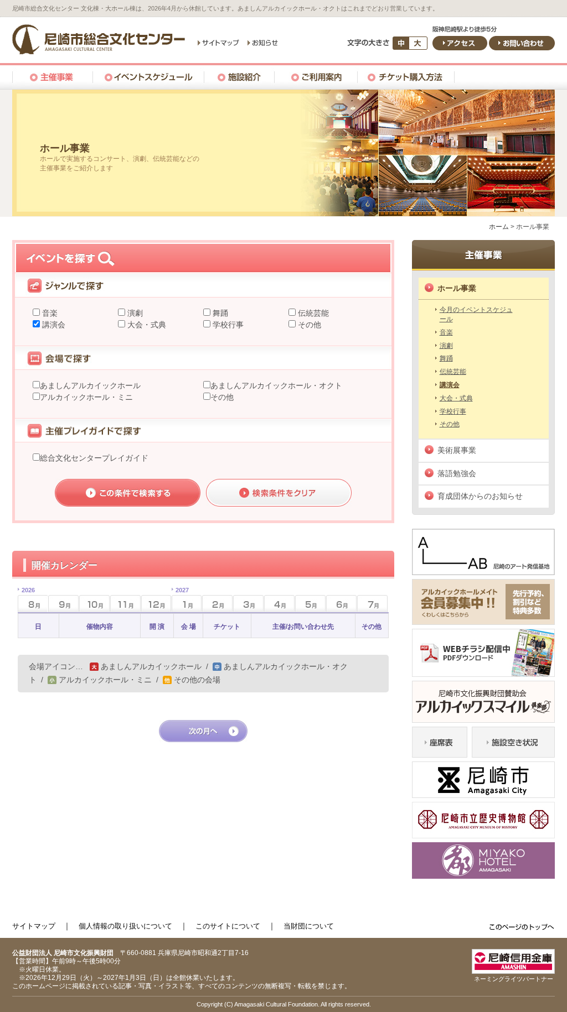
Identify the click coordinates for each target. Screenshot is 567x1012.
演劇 (134, 313)
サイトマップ (33, 926)
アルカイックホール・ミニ (86, 397)
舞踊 (219, 313)
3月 (248, 603)
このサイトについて (227, 926)
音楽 (49, 313)
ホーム (499, 227)
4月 (279, 603)
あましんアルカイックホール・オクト (276, 385)
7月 (372, 603)
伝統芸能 (312, 313)
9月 (63, 603)
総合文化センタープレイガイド (94, 457)
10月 (94, 603)
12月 (156, 603)
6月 (341, 603)
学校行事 (227, 324)
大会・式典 (145, 324)
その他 (308, 324)
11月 (125, 603)
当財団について (309, 926)
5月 (310, 603)
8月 (26, 600)
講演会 (52, 324)
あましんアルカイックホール (90, 385)
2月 (217, 603)
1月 (180, 600)
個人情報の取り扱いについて (125, 926)
